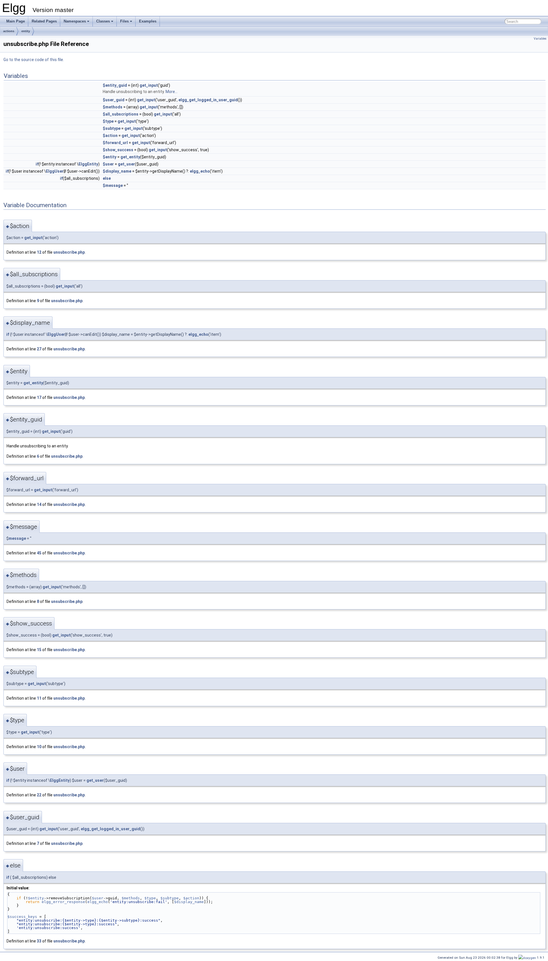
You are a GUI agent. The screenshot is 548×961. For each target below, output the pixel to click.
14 (39, 504)
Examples (147, 21)
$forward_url (115, 142)
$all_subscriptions (120, 114)
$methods (112, 107)
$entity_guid (115, 85)
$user (108, 164)
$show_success (118, 150)
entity (25, 31)
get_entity (130, 157)
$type (108, 121)
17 (39, 397)
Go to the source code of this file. (33, 59)
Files (124, 21)
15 (39, 649)
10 (39, 746)
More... (172, 91)
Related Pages (44, 21)
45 (39, 553)
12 (39, 252)
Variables (540, 39)
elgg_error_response (63, 902)
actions (8, 31)
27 (39, 349)
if (37, 164)
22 (39, 795)
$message (113, 185)
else (107, 178)
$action (110, 135)
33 (39, 941)
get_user (126, 164)
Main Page (15, 21)
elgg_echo (200, 171)
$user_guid (113, 100)
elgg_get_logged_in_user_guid (208, 100)
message (17, 538)
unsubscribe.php (69, 252)
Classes (103, 21)
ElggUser (55, 171)
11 (39, 698)
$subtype (111, 128)
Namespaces (75, 21)
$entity (109, 157)
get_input (149, 85)
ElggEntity (88, 164)
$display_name (117, 171)
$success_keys (22, 916)
